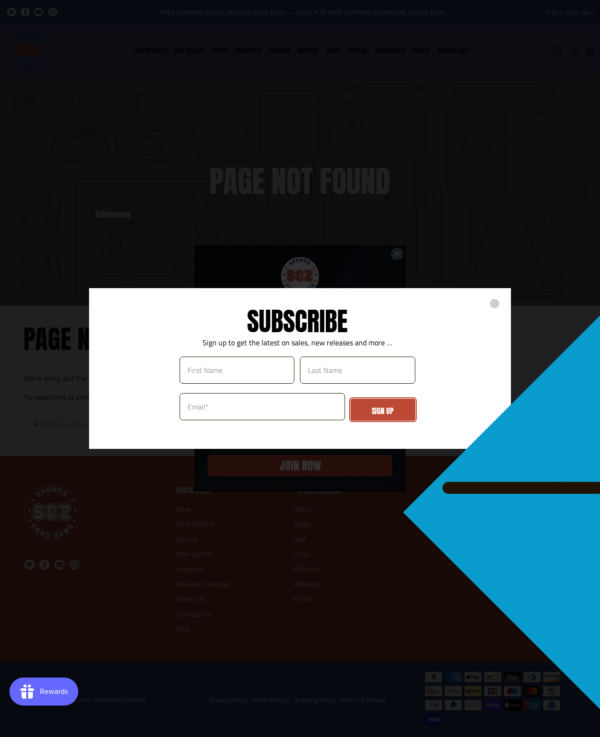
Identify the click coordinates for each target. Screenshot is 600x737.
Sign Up (383, 411)
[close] (494, 303)
